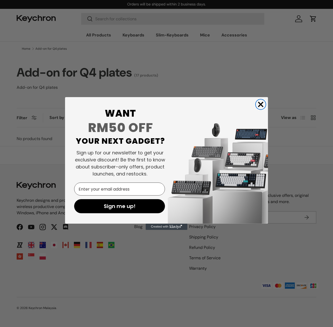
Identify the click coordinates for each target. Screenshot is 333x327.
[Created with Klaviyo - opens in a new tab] (166, 227)
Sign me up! (120, 206)
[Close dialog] (260, 104)
